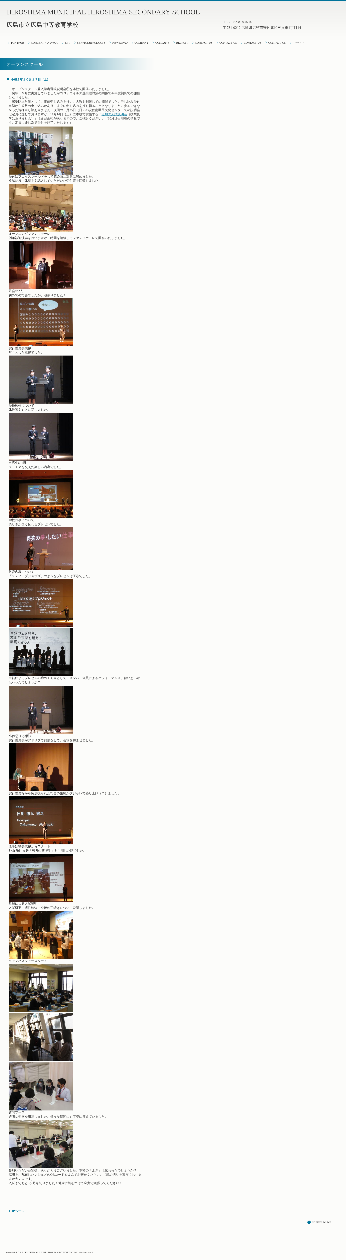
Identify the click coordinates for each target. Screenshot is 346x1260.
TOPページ (16, 1211)
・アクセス (44, 42)
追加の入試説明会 (114, 114)
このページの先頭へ (319, 1223)
